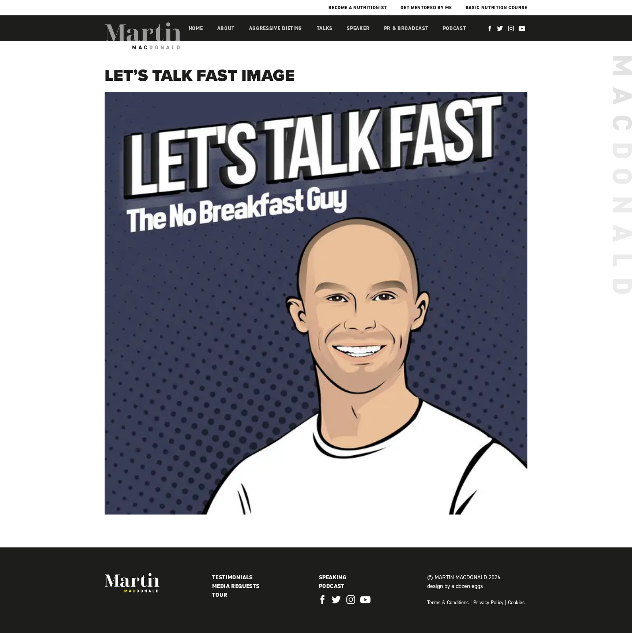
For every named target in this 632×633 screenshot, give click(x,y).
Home (196, 28)
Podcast (454, 28)
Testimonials (232, 577)
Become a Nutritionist (357, 7)
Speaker (358, 28)
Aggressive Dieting (275, 28)
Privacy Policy (488, 602)
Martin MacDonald (143, 35)
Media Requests (236, 586)
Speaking (332, 577)
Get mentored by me (426, 7)
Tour (219, 595)
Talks (325, 28)
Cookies (516, 602)
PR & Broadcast (406, 28)
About (226, 28)
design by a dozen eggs (455, 586)
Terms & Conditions (448, 602)
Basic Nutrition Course (496, 7)
